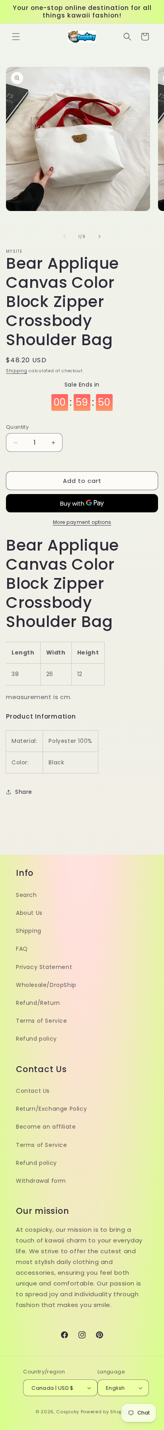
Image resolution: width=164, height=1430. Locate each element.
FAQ (22, 949)
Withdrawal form (41, 1181)
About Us (29, 913)
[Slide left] (64, 236)
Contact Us (33, 1091)
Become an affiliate (46, 1127)
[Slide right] (99, 236)
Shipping (16, 371)
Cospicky (67, 1412)
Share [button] (23, 792)
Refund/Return (38, 1003)
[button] (16, 36)
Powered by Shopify (105, 1412)
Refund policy (36, 1039)
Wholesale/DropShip (46, 985)
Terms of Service (41, 1021)
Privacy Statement (44, 967)
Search (26, 895)
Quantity (17, 427)
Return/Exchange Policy (51, 1109)
